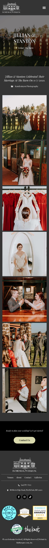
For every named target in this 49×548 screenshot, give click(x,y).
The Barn (29, 48)
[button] (44, 7)
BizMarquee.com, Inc (24, 543)
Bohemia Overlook (15, 539)
